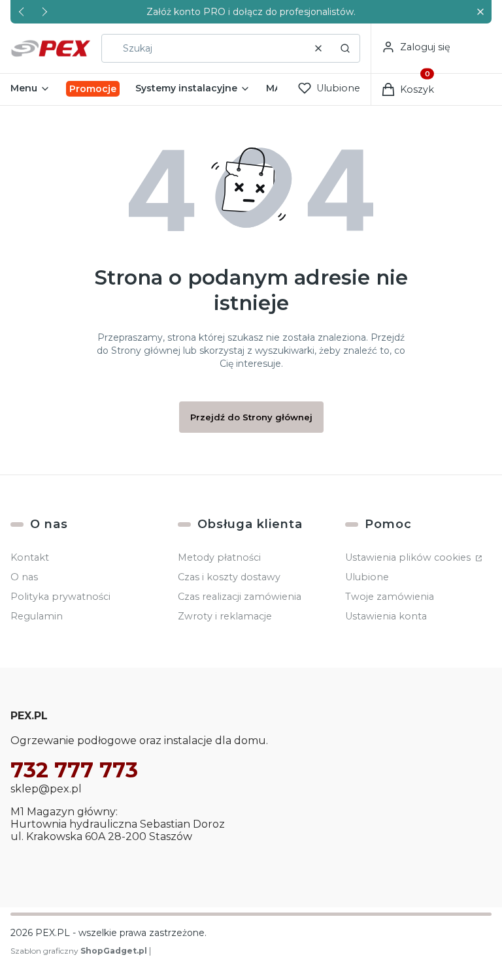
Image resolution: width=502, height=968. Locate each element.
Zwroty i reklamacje (225, 616)
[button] (480, 12)
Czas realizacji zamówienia (239, 596)
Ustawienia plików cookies (409, 557)
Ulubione (367, 577)
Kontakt (29, 557)
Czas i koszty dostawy (229, 577)
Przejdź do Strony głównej (251, 417)
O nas (24, 577)
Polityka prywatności (60, 596)
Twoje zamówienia (389, 596)
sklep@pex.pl (46, 789)
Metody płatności (219, 557)
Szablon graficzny (78, 951)
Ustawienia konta (386, 616)
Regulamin (36, 616)
